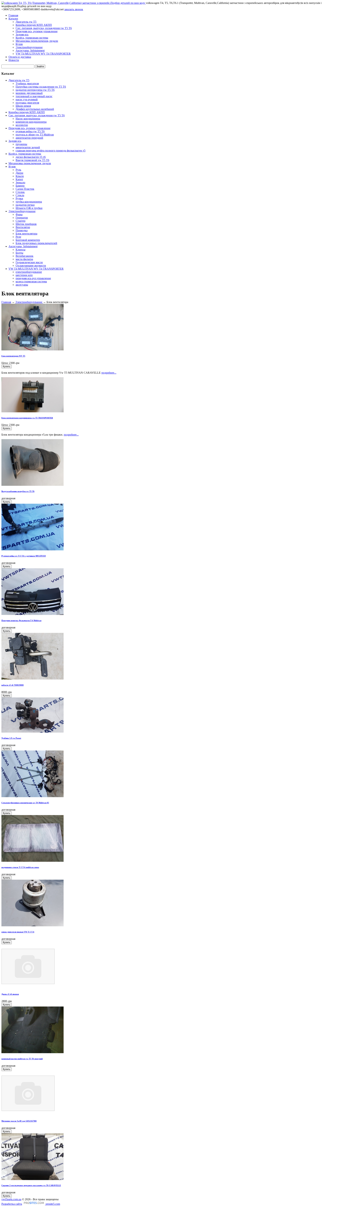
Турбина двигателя (27, 83)
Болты (19, 252)
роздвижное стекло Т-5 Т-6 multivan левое (20, 867)
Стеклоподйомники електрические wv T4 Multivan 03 (25, 803)
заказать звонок (73, 9)
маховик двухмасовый (29, 93)
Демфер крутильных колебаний (35, 109)
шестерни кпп (24, 275)
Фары (19, 214)
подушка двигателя (27, 102)
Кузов (19, 44)
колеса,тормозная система (31, 281)
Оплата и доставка (20, 56)
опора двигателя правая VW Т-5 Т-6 (17, 932)
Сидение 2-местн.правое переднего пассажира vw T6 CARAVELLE (31, 1185)
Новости (14, 60)
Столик (20, 192)
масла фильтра (24, 259)
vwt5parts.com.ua (11, 1199)
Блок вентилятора (26, 233)
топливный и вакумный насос (34, 96)
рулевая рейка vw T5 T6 (30, 131)
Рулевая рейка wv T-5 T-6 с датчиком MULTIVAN (23, 556)
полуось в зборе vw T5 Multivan (35, 134)
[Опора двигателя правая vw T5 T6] (32, 925)
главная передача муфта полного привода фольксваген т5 (50, 150)
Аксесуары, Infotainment (30, 50)
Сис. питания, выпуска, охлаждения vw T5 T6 (44, 28)
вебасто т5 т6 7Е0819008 (12, 685)
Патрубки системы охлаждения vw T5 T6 (41, 86)
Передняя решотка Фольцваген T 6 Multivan (21, 620)
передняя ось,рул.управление (33, 278)
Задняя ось (22, 34)
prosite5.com (52, 1203)
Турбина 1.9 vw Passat (11, 738)
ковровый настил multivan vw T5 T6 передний (22, 1059)
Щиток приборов (26, 224)
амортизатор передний (29, 137)
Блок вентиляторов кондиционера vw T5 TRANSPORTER (27, 418)
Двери (19, 172)
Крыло (20, 176)
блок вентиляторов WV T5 (13, 356)
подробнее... (108, 372)
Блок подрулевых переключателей (36, 243)
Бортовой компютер (28, 239)
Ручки (19, 198)
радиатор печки (25, 204)
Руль (18, 169)
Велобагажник (24, 255)
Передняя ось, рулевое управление (37, 31)
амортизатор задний (28, 147)
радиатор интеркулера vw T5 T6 (35, 89)
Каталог (13, 18)
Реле (18, 236)
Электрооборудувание (29, 47)
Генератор (22, 217)
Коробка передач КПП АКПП (34, 24)
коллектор (22, 125)
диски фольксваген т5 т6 (31, 156)
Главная (13, 15)
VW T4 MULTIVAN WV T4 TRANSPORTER (43, 53)
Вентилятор (23, 227)
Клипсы (20, 249)
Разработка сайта (11, 1203)
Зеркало (20, 182)
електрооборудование (29, 271)
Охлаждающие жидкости (31, 265)
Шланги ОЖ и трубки (29, 208)
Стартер (20, 220)
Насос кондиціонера (28, 118)
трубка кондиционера (29, 201)
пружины (21, 144)
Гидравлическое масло (29, 262)
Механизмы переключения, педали (37, 40)
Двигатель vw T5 (26, 21)
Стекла (20, 195)
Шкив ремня (23, 105)
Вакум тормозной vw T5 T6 (32, 160)
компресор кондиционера (31, 121)
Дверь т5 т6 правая (10, 994)
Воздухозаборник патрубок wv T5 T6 (17, 491)
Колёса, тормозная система (32, 37)
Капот (19, 179)
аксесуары (22, 284)
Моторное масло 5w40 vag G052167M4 (19, 1121)
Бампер (20, 185)
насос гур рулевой (27, 99)
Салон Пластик (25, 188)
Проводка (22, 230)
